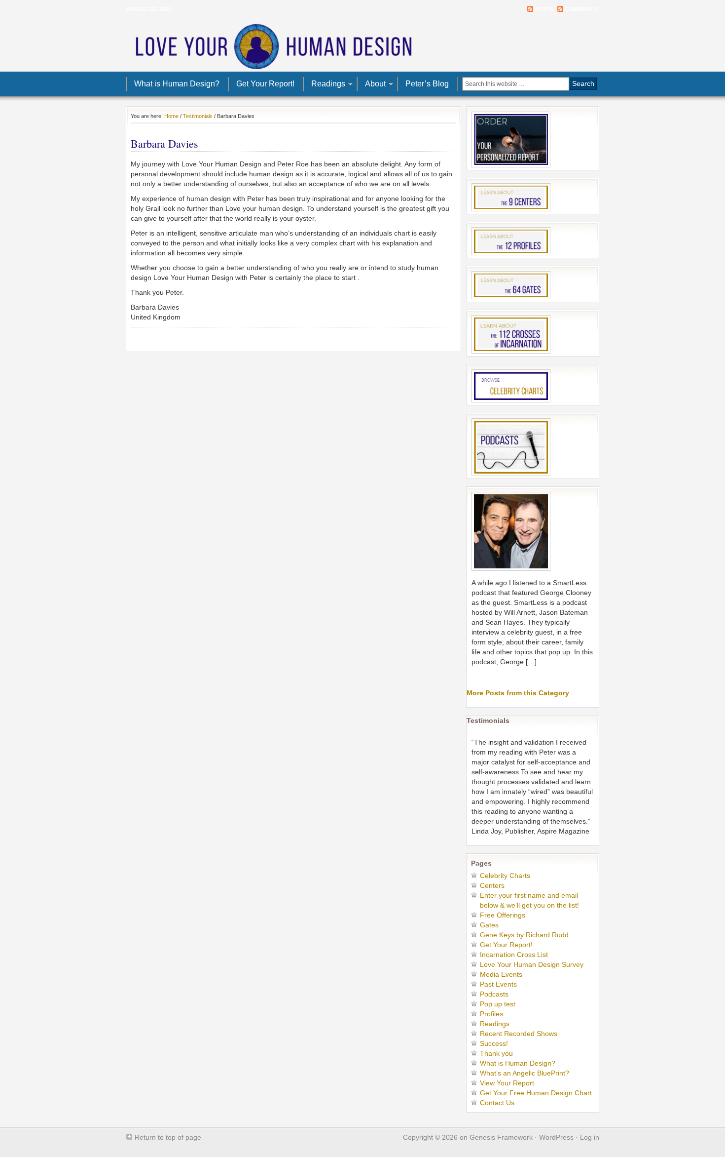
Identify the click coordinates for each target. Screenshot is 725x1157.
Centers (492, 885)
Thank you (496, 1053)
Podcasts (494, 994)
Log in (589, 1137)
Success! (494, 1043)
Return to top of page (168, 1137)
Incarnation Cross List (514, 954)
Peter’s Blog (427, 84)
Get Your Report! (265, 84)
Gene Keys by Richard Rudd (524, 935)
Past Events (498, 984)
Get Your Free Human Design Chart (536, 1093)
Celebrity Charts (505, 875)
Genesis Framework (501, 1137)
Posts (544, 9)
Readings (324, 85)
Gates (489, 925)
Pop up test (497, 1004)
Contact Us (497, 1103)
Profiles (491, 1014)
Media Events (501, 974)
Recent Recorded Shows (518, 1033)
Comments (581, 9)
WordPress (556, 1137)
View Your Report (507, 1083)
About (372, 85)
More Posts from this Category (518, 693)
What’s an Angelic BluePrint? (524, 1073)
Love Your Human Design (362, 44)
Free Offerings (502, 915)
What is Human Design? (176, 84)
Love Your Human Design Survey (531, 964)
